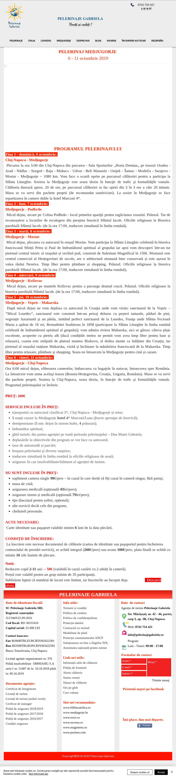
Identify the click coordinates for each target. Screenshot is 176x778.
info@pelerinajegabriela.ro (146, 634)
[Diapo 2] (97, 138)
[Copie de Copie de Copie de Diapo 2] (78, 138)
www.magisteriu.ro (75, 727)
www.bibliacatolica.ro (77, 707)
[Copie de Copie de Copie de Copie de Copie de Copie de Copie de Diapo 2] (107, 138)
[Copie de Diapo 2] (73, 138)
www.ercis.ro (71, 717)
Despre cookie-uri (140, 772)
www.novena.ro (73, 722)
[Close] (172, 772)
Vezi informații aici (38, 773)
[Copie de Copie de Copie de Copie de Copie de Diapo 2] (93, 138)
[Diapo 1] (102, 138)
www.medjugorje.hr (75, 712)
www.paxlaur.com (74, 732)
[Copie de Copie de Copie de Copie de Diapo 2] (83, 139)
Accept (161, 772)
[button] (88, 594)
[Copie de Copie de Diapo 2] (69, 138)
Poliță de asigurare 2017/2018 (24, 713)
